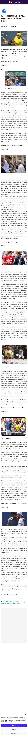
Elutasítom (14, 729)
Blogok (21, 15)
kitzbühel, (16, 602)
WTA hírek (15, 6)
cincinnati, (11, 602)
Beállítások (14, 733)
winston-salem (16, 603)
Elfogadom (14, 725)
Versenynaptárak (9, 15)
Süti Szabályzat (9, 721)
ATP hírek (6, 6)
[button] (26, 715)
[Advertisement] (14, 626)
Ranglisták (7, 10)
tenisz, (3, 603)
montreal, (22, 602)
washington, (8, 603)
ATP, (6, 602)
